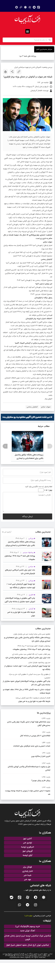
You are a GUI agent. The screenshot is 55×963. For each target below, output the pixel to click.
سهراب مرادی (45, 406)
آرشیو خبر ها (6, 532)
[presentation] (50, 446)
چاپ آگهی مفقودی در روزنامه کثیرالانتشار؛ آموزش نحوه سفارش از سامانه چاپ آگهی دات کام (20, 602)
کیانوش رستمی (32, 406)
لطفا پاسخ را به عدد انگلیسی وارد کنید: (38, 486)
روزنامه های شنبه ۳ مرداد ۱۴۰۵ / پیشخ (28, 56)
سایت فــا (28, 915)
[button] (27, 31)
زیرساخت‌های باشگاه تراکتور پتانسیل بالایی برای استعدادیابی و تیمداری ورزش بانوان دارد (29, 458)
